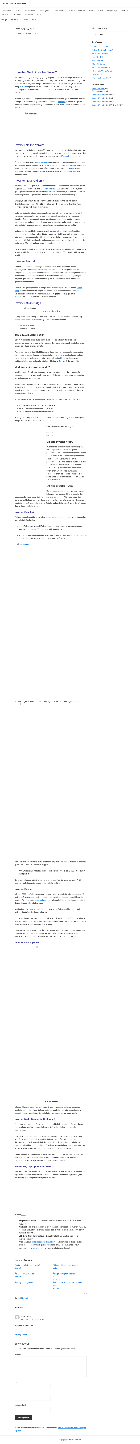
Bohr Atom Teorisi (98, 89)
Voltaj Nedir (28, 1283)
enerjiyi (67, 156)
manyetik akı (57, 231)
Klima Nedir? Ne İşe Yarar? (102, 71)
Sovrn (85, 1293)
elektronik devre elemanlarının (44, 1242)
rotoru (77, 162)
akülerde (23, 87)
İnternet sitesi (20, 1405)
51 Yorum (38, 33)
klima (62, 358)
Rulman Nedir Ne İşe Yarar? (102, 50)
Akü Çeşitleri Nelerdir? (100, 53)
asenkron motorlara (48, 189)
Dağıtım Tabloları (68, 1274)
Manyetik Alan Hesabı (100, 46)
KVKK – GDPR (97, 60)
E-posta (18, 1394)
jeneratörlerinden (42, 162)
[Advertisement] (51, 53)
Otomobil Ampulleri (99, 95)
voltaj (65, 1221)
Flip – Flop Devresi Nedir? (101, 78)
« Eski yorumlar (21, 1335)
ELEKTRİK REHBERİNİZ (14, 3)
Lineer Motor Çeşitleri (70, 1265)
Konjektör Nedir (98, 57)
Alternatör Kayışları (99, 64)
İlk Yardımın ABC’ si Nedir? (72, 1283)
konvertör (61, 102)
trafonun (36, 1248)
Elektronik (24, 1298)
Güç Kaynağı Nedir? (31, 1265)
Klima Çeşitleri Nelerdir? (101, 67)
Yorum (18, 1355)
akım (72, 168)
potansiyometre (21, 1113)
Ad (16, 1382)
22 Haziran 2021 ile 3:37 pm (32, 1319)
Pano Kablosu (29, 1274)
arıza (23, 1215)
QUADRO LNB (97, 74)
